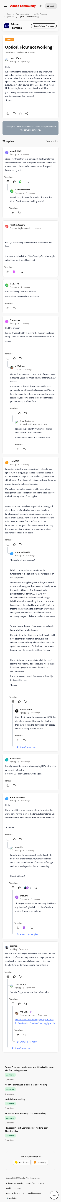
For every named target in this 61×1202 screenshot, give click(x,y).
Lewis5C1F (14, 461)
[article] (30, 166)
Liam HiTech (15, 58)
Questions (10, 16)
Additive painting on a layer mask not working (26, 1084)
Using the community (14, 1183)
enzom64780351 (22, 552)
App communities (23, 14)
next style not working (15, 1099)
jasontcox (14, 945)
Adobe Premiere (40, 14)
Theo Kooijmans (27, 421)
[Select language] (40, 5)
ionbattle (19, 847)
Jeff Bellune (20, 366)
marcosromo (26, 709)
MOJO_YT (14, 283)
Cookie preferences (13, 1188)
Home (9, 14)
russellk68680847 (17, 224)
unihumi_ (24, 895)
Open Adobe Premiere (43, 26)
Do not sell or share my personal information (23, 1193)
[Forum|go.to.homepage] (23, 5)
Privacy (41, 1183)
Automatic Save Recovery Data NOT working (25, 1113)
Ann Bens (24, 1011)
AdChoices (13, 1198)
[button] (6, 6)
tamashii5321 (16, 151)
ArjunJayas (15, 320)
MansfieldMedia (22, 189)
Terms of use (31, 1183)
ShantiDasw (15, 758)
